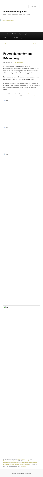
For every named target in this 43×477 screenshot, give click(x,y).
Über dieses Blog (16, 34)
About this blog (18, 38)
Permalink (23, 466)
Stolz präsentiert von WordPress (21, 473)
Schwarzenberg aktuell (9, 461)
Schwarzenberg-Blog (15, 11)
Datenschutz (7, 38)
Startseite (6, 34)
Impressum (27, 34)
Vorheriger (7, 44)
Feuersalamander (33, 461)
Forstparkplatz (7, 462)
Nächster (36, 44)
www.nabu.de (25, 94)
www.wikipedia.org (32, 96)
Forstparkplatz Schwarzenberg (21, 462)
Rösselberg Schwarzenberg (11, 464)
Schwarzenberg (24, 464)
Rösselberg (33, 462)
